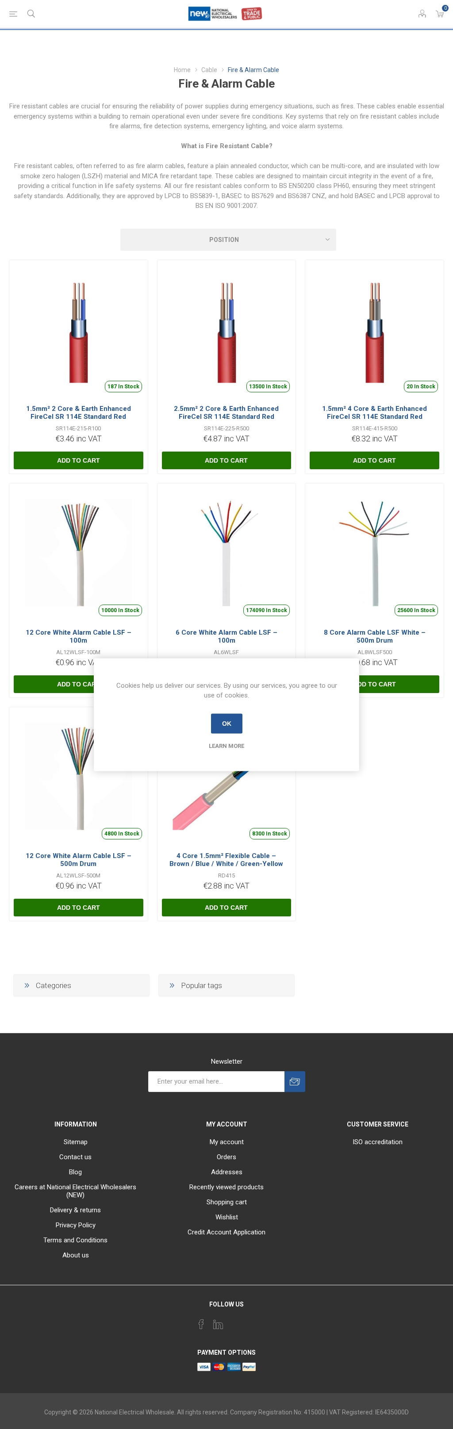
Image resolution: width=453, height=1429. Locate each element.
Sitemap (76, 1142)
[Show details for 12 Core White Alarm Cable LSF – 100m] (78, 552)
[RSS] (252, 1321)
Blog (75, 1172)
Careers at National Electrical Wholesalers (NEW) (75, 1191)
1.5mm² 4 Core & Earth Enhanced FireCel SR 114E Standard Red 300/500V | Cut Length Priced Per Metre (375, 421)
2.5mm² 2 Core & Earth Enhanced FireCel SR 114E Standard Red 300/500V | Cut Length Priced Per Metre (226, 421)
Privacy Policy (76, 1225)
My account (227, 1142)
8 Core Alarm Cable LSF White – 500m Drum (375, 636)
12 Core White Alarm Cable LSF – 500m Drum (78, 860)
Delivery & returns (75, 1210)
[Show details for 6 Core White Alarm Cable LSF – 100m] (226, 552)
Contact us (75, 1157)
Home (182, 69)
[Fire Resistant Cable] (78, 329)
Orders (226, 1157)
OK (226, 723)
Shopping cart (227, 1202)
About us (75, 1255)
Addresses (226, 1172)
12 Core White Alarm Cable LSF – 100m (78, 636)
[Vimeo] (218, 1324)
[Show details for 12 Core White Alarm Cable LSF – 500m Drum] (78, 776)
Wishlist (226, 1217)
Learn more (226, 745)
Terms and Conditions (75, 1240)
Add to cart (78, 460)
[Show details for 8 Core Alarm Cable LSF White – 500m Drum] (374, 552)
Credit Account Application (226, 1232)
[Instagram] (235, 1321)
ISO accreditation (378, 1142)
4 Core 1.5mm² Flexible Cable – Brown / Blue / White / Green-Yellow (226, 860)
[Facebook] (201, 1324)
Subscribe (294, 1081)
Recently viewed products (226, 1187)
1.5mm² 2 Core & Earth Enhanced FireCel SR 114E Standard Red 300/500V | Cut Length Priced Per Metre (78, 421)
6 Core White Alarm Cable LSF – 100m (226, 636)
